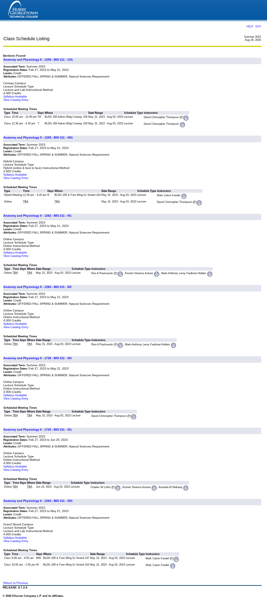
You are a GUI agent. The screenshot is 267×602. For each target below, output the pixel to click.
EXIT (258, 26)
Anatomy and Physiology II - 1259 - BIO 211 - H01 (38, 137)
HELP (250, 26)
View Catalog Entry (15, 99)
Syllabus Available (15, 96)
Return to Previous (15, 583)
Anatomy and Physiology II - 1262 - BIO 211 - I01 (37, 215)
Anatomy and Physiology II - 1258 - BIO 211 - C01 (38, 59)
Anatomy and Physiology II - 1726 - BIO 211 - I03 (37, 358)
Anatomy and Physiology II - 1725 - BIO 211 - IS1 (37, 429)
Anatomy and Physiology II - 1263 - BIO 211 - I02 (37, 287)
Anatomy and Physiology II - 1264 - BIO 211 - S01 (38, 500)
